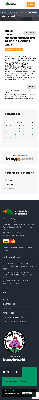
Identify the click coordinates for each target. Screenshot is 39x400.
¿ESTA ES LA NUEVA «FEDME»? (15, 281)
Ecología (8, 180)
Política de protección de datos (14, 248)
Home (5, 299)
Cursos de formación (13, 317)
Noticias (7, 308)
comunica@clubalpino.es (17, 235)
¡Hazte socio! (9, 304)
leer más (31, 87)
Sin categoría (9, 189)
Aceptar (27, 393)
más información (15, 393)
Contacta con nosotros (14, 322)
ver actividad (29, 33)
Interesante (9, 184)
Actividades (8, 313)
